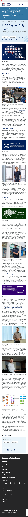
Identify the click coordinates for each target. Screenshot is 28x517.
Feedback (4, 486)
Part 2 (5, 435)
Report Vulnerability (6, 494)
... (6, 21)
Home (3, 21)
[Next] (6, 18)
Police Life (10, 21)
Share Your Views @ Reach (7, 490)
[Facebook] (4, 449)
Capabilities (12, 37)
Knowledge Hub (6, 472)
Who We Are (5, 461)
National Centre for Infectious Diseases (12, 307)
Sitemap (3, 501)
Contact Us (5, 480)
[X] (11, 450)
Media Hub (4, 467)
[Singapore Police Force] (6, 4)
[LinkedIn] (7, 450)
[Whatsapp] (15, 450)
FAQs (3, 488)
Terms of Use (4, 499)
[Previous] (1, 18)
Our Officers (5, 37)
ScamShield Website (9, 15)
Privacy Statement (6, 497)
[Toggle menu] (25, 4)
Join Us (3, 474)
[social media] (6, 483)
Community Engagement (8, 477)
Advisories (4, 469)
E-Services (4, 464)
